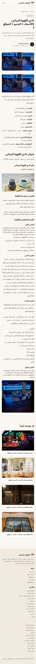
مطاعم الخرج (31, 598)
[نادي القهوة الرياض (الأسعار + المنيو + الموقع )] (18, 83)
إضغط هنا (24, 140)
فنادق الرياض (30, 643)
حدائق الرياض (30, 651)
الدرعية (32, 614)
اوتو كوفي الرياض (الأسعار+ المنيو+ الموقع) (20, 480)
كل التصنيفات (30, 574)
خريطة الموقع (30, 582)
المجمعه (32, 601)
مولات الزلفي (30, 648)
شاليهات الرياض (30, 630)
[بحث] (3, 3)
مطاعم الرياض (30, 590)
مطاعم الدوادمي (30, 603)
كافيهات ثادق (30, 645)
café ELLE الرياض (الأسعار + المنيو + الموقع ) (20, 534)
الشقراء (32, 632)
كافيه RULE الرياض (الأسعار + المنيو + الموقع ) (19, 507)
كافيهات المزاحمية (29, 640)
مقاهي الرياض (24, 11)
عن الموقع (31, 577)
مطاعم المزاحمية (30, 625)
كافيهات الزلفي (30, 627)
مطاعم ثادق (31, 638)
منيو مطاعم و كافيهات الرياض (26, 596)
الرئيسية (32, 11)
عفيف (32, 616)
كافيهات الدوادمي (29, 635)
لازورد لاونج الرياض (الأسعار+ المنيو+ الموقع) (20, 453)
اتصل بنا (32, 579)
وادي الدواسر (31, 611)
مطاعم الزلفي (30, 606)
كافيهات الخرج (30, 608)
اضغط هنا (20, 147)
